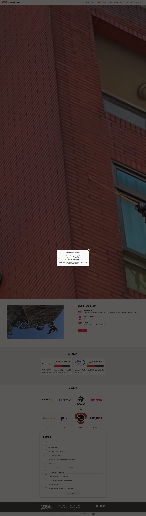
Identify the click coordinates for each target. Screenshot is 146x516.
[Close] (89, 250)
